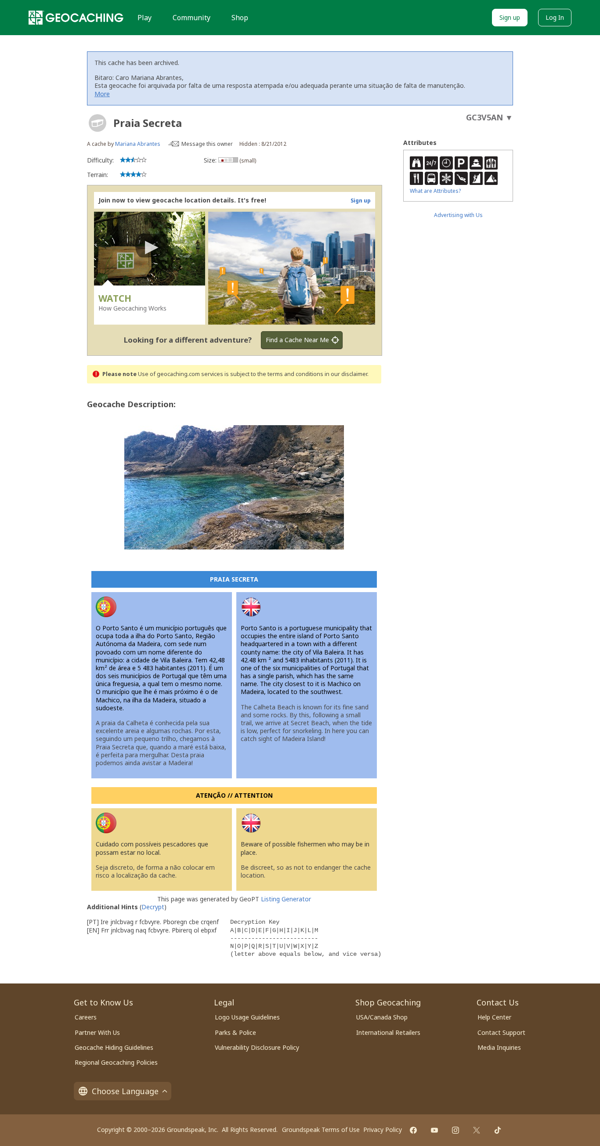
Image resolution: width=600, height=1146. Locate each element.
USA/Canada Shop (382, 1017)
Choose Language (125, 1091)
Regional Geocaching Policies (116, 1062)
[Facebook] (413, 1130)
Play (144, 17)
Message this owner (207, 144)
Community (191, 17)
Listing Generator (286, 899)
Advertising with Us (458, 215)
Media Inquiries (499, 1047)
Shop (239, 17)
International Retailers (388, 1032)
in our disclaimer (346, 374)
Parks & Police (235, 1032)
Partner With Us (97, 1032)
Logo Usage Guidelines (247, 1017)
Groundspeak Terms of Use (321, 1129)
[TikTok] (497, 1130)
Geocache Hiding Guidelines (114, 1047)
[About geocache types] (97, 123)
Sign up (509, 17)
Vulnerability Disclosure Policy (257, 1047)
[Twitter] (476, 1130)
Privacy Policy (382, 1129)
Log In (555, 17)
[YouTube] (434, 1130)
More (102, 94)
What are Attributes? (435, 191)
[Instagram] (455, 1130)
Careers (86, 1017)
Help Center (494, 1017)
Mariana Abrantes (137, 144)
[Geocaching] (76, 17)
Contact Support (501, 1032)
